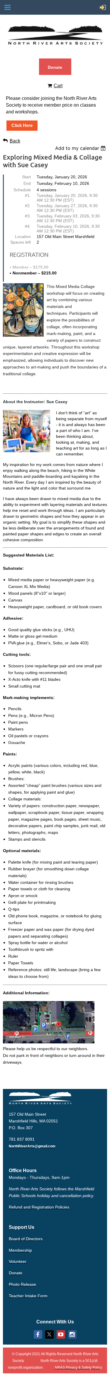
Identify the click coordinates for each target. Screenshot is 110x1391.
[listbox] (81, 148)
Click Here (22, 125)
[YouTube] (61, 1334)
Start (26, 177)
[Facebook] (38, 1334)
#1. (28, 195)
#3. (28, 216)
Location (23, 236)
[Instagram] (72, 1334)
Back (15, 140)
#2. (28, 205)
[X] (49, 1334)
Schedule (22, 189)
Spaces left (20, 242)
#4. (28, 226)
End (27, 183)
